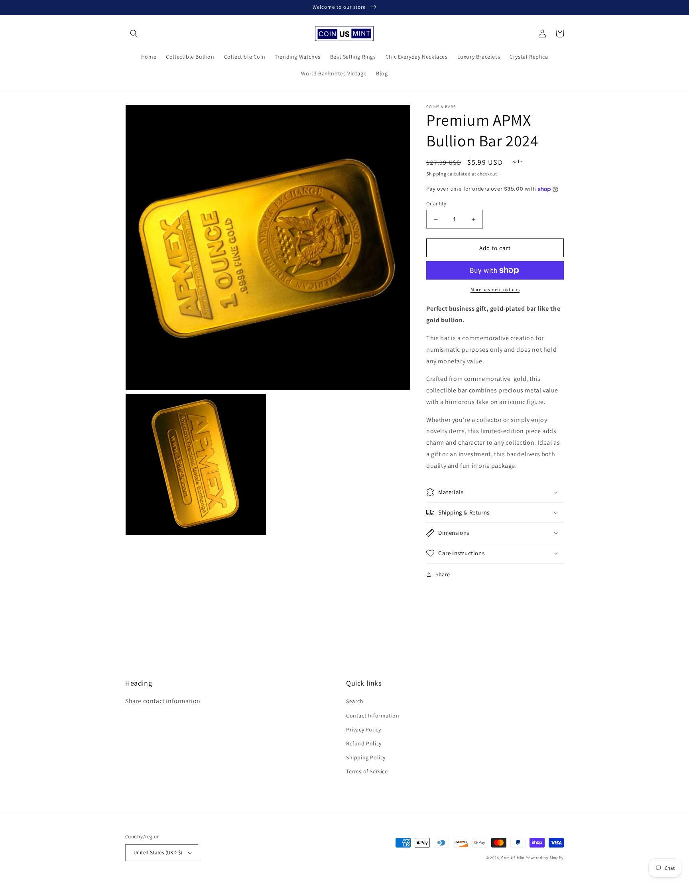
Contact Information (372, 715)
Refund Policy (364, 743)
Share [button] (442, 574)
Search (355, 701)
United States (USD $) (158, 852)
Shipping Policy (366, 757)
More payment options (495, 289)
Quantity (436, 203)
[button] (134, 33)
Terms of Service (367, 771)
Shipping (436, 174)
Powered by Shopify (545, 857)
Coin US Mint (512, 857)
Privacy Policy (363, 729)
